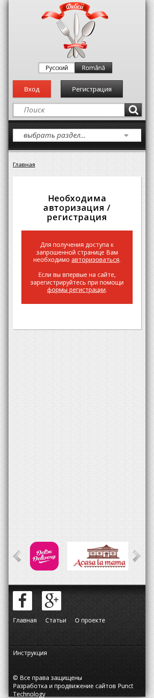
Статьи (55, 620)
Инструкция (30, 653)
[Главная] (74, 56)
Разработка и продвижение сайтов (64, 686)
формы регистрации (76, 289)
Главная (24, 164)
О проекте (90, 620)
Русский (56, 68)
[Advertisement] (77, 423)
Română (93, 68)
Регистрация (92, 89)
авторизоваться (95, 259)
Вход (32, 89)
